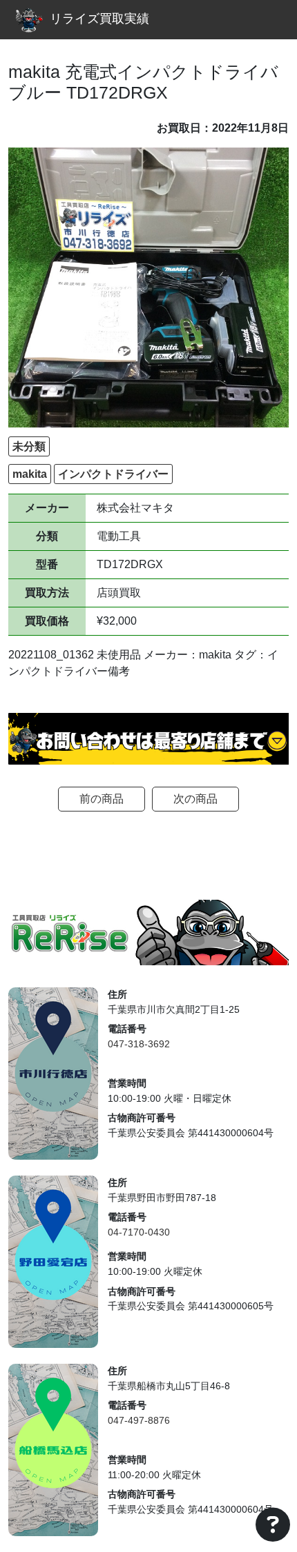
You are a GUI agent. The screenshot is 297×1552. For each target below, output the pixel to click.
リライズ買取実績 (99, 19)
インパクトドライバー (113, 474)
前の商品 (101, 799)
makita (29, 474)
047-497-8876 (139, 1420)
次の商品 (195, 799)
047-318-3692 (139, 1043)
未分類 (29, 446)
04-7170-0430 (139, 1232)
